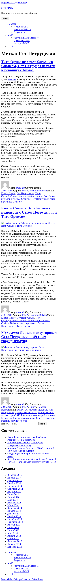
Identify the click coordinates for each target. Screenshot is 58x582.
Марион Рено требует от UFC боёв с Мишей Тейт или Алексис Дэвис (30, 449)
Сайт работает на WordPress (28, 579)
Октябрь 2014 (14, 486)
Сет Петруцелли (25, 193)
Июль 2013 (13, 527)
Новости (12, 24)
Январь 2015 (14, 477)
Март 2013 (13, 538)
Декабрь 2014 (14, 480)
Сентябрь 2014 (15, 488)
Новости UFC (21, 26)
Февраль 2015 (14, 475)
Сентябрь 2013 (15, 522)
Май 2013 (12, 533)
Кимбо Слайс (8, 193)
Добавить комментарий (28, 199)
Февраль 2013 (14, 541)
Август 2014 (14, 491)
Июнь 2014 (13, 497)
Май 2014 (12, 499)
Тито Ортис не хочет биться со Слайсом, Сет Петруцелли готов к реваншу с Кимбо (28, 66)
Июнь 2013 (13, 530)
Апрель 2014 (14, 502)
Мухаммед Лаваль (38, 409)
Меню (5, 18)
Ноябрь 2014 (14, 483)
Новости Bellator (22, 29)
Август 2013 (14, 524)
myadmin (20, 188)
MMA (10, 35)
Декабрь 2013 (14, 513)
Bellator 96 (22, 409)
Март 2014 (13, 505)
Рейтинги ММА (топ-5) (26, 37)
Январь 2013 (14, 544)
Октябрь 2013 (14, 519)
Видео (33, 407)
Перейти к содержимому (14, 2)
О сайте (11, 46)
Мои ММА (7, 7)
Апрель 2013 (14, 535)
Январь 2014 (14, 511)
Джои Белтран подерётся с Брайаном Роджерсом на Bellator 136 (26, 438)
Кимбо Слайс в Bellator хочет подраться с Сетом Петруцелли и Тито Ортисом (29, 212)
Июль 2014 (13, 494)
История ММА (21, 43)
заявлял (12, 79)
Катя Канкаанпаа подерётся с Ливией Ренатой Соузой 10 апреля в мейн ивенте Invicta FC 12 (31, 460)
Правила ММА (22, 40)
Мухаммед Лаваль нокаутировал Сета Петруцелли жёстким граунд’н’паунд (29, 337)
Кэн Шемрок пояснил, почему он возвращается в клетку (25, 444)
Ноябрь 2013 (14, 516)
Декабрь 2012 (14, 546)
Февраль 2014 (14, 508)
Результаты (19, 32)
